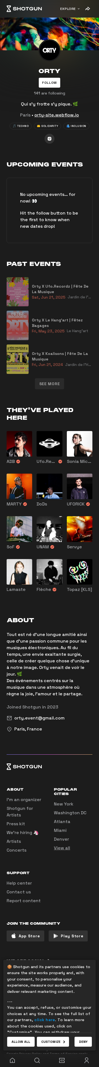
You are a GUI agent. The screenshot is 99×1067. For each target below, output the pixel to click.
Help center (19, 883)
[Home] (24, 8)
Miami (60, 830)
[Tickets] (62, 1060)
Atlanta (62, 821)
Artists (14, 841)
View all (62, 848)
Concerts (16, 850)
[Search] (37, 1060)
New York (63, 804)
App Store (29, 935)
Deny (83, 1042)
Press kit (16, 824)
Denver (61, 839)
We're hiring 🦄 (23, 832)
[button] (49, 83)
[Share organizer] (87, 9)
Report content (24, 901)
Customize (51, 1042)
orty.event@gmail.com (39, 718)
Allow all (21, 1042)
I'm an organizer (24, 799)
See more (49, 383)
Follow (49, 82)
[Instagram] (49, 139)
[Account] (86, 1060)
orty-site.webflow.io (56, 115)
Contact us (19, 892)
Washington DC (70, 813)
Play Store (72, 935)
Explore (68, 9)
